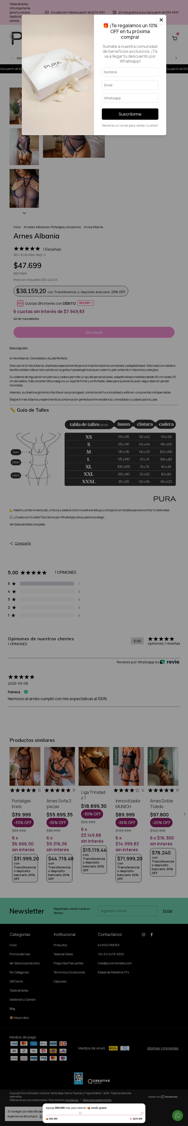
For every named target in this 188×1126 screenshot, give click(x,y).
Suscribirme (130, 114)
